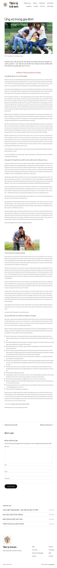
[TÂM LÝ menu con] (37, 3)
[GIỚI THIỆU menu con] (53, 6)
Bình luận (7, 446)
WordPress (51, 564)
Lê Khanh (10, 56)
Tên (6, 465)
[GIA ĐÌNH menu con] (31, 6)
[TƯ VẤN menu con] (38, 6)
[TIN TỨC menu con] (45, 6)
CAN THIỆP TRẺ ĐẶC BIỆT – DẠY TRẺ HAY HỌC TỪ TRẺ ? (21, 510)
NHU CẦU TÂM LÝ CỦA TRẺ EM (13, 514)
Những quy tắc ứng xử (46, 425)
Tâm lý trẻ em (13, 4)
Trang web (7, 478)
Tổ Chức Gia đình (19, 56)
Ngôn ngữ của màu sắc (11, 425)
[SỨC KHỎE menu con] (53, 3)
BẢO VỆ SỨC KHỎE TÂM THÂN (13, 519)
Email (6, 471)
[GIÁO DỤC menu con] (45, 3)
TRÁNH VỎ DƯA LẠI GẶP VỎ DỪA (13, 524)
